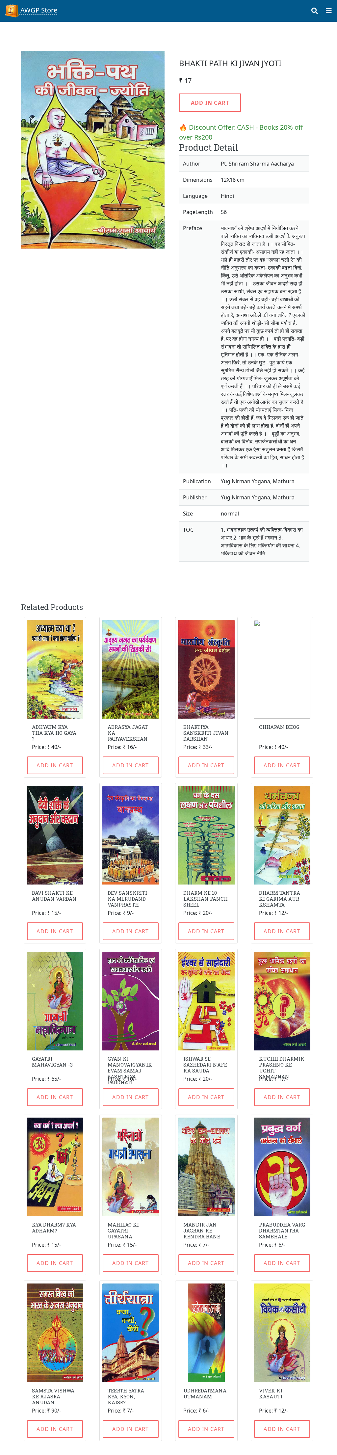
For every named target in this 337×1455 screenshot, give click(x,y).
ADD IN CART (210, 102)
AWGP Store (38, 10)
